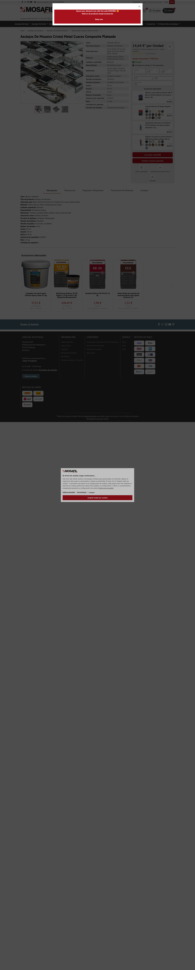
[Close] (139, 6)
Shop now (99, 19)
